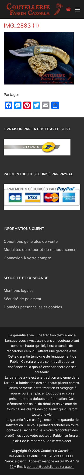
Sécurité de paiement (22, 298)
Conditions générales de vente (31, 241)
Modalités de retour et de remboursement (41, 249)
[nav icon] (77, 9)
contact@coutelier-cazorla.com (50, 466)
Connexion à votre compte (27, 258)
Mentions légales (18, 290)
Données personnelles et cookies (33, 307)
